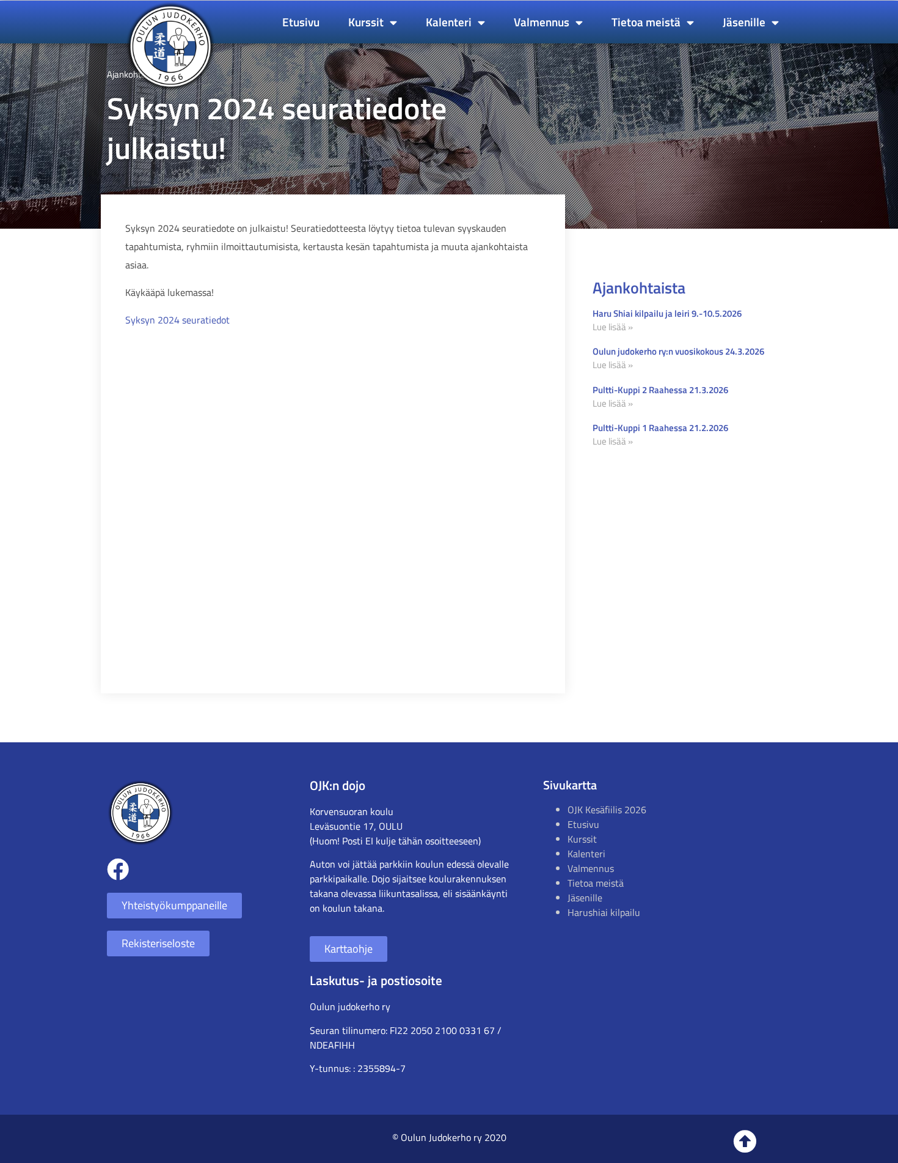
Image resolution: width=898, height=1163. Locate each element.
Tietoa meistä (646, 22)
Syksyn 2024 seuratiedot (177, 319)
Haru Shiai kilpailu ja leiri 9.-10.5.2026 (667, 313)
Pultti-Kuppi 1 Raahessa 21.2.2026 (660, 428)
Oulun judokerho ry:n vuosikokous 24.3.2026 (678, 351)
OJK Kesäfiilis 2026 (607, 809)
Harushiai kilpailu (604, 912)
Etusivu (300, 22)
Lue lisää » (613, 327)
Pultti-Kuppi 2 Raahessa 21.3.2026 (660, 390)
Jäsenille (744, 22)
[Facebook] (118, 869)
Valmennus (541, 22)
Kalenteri (449, 22)
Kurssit (366, 22)
